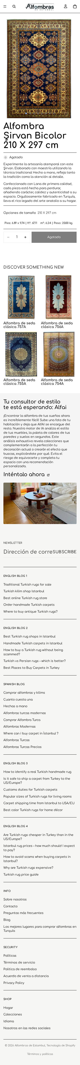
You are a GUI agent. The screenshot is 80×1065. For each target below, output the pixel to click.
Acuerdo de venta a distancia (26, 976)
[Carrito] (75, 6)
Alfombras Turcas (16, 740)
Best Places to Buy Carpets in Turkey (31, 667)
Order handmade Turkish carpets (29, 604)
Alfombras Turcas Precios (22, 747)
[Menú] (5, 6)
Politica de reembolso (20, 969)
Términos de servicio (19, 962)
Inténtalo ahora (24, 474)
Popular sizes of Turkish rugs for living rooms (37, 796)
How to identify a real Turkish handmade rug (37, 771)
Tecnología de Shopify (61, 1045)
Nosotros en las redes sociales (27, 1028)
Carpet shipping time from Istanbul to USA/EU (38, 803)
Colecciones (12, 1014)
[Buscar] (14, 6)
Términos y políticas (40, 1054)
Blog (6, 919)
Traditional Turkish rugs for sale (27, 584)
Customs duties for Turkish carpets (30, 789)
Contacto (10, 906)
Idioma (8, 1021)
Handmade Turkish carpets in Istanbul (32, 643)
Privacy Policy (13, 983)
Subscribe (65, 552)
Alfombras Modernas (19, 726)
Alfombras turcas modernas (24, 713)
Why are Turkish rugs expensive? (28, 867)
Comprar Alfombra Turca (21, 720)
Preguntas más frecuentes (23, 913)
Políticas (9, 955)
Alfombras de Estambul (30, 1045)
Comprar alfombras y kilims (24, 692)
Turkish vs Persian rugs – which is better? (34, 661)
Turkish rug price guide (21, 874)
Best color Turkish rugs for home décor (33, 810)
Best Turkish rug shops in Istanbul (29, 636)
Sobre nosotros (15, 899)
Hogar (8, 1007)
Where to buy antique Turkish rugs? (30, 611)
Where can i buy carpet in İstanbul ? (30, 733)
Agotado (54, 237)
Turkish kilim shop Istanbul (23, 591)
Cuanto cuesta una (18, 699)
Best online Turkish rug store (25, 598)
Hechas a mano (15, 706)
